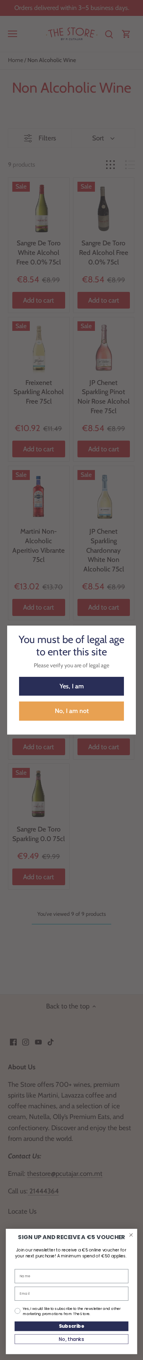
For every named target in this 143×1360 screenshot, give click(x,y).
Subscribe (72, 1326)
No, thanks (71, 1339)
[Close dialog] (131, 1235)
